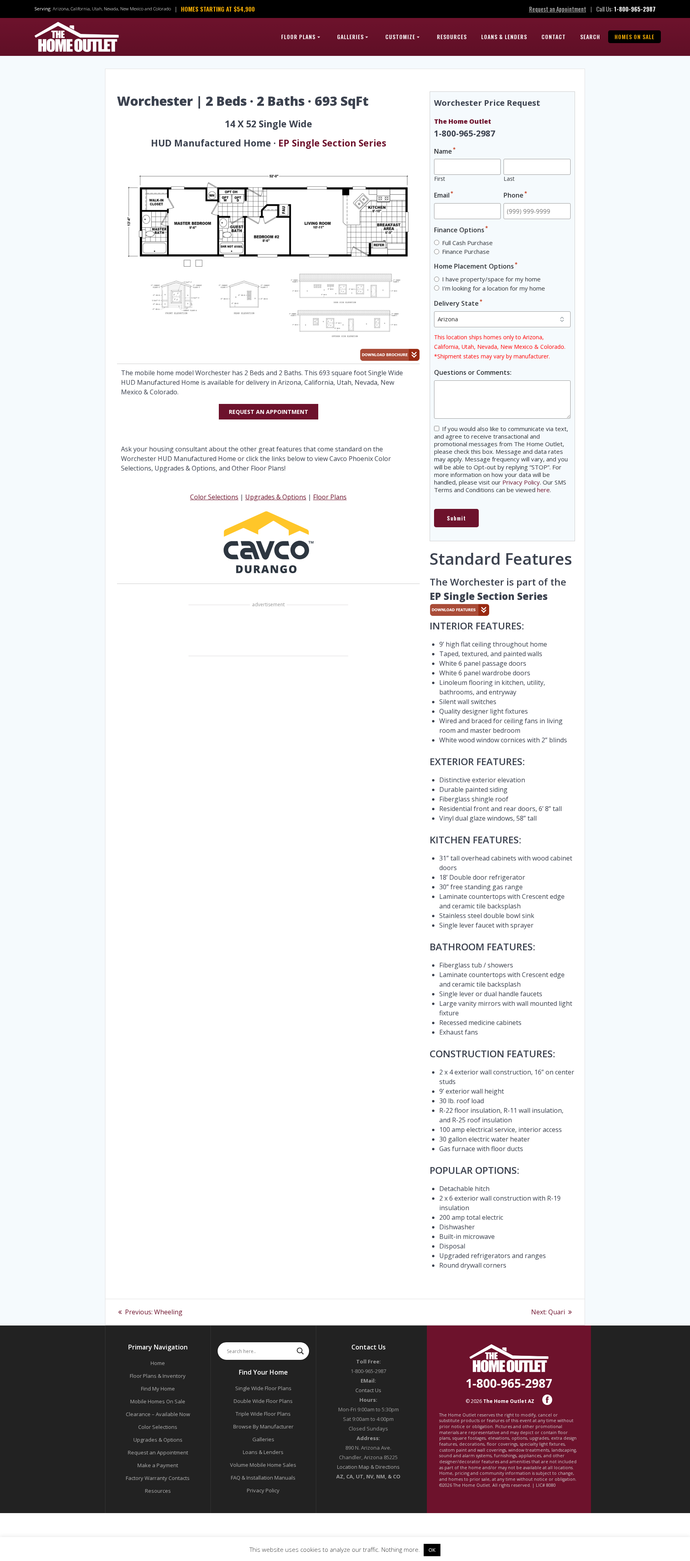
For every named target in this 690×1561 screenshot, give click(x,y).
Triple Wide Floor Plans (263, 1413)
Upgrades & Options (275, 497)
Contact (553, 36)
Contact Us (368, 1390)
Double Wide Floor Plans (263, 1401)
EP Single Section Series (332, 143)
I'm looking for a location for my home (493, 288)
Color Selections (214, 497)
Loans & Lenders (504, 36)
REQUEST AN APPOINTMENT (268, 411)
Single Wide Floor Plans (263, 1388)
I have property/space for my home (491, 279)
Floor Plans (298, 36)
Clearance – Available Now (158, 1414)
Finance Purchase (466, 251)
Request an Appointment (557, 8)
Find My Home (158, 1388)
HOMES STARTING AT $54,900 (218, 8)
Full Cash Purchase (467, 243)
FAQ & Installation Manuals (263, 1477)
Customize (400, 36)
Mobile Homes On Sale (157, 1401)
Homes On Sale (634, 36)
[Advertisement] (268, 631)
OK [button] (432, 1549)
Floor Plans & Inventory (158, 1375)
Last (509, 178)
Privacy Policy (521, 482)
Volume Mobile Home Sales (263, 1464)
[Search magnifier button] (300, 1351)
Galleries (350, 36)
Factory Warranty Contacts (158, 1478)
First (439, 178)
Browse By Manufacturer (263, 1426)
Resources (452, 36)
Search (590, 36)
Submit (456, 518)
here (543, 490)
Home (158, 1363)
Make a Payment (157, 1465)
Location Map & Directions (368, 1466)
